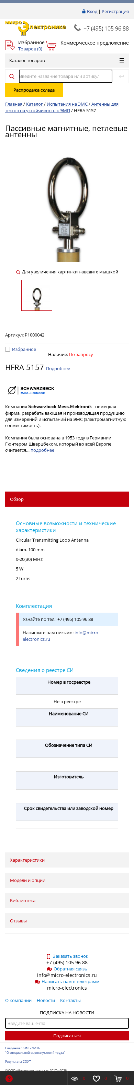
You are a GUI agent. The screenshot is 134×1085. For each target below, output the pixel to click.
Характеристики (27, 860)
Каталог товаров (27, 60)
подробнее (42, 450)
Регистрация (115, 11)
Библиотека (22, 900)
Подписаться (67, 1036)
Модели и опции (27, 880)
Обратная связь (70, 969)
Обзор (17, 499)
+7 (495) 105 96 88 (106, 28)
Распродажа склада (34, 90)
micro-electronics (67, 987)
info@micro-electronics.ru (67, 975)
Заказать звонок (70, 956)
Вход (92, 11)
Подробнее (58, 368)
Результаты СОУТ (18, 1061)
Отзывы (18, 921)
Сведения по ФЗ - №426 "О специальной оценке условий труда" (35, 1050)
